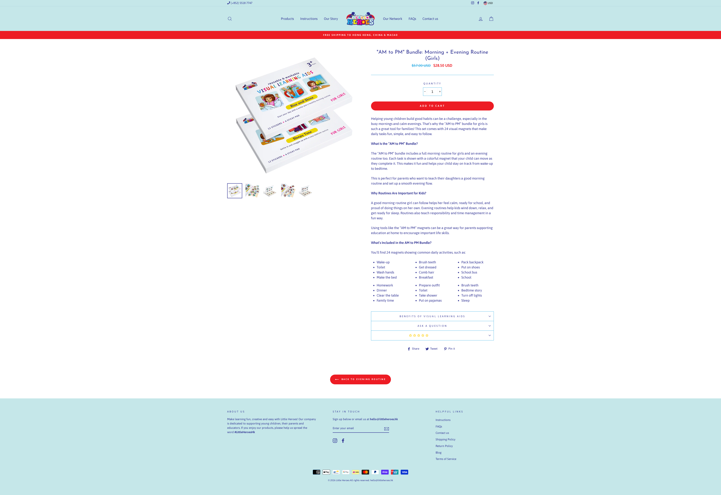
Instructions (309, 19)
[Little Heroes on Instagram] (335, 440)
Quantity (432, 83)
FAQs (412, 19)
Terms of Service (446, 458)
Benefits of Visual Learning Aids (432, 316)
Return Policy (444, 446)
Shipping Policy (445, 439)
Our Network (392, 19)
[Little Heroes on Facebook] (343, 440)
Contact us (430, 19)
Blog (438, 452)
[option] (360, 35)
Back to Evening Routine (363, 379)
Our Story (331, 19)
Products (287, 19)
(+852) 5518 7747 (241, 3)
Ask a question (432, 325)
